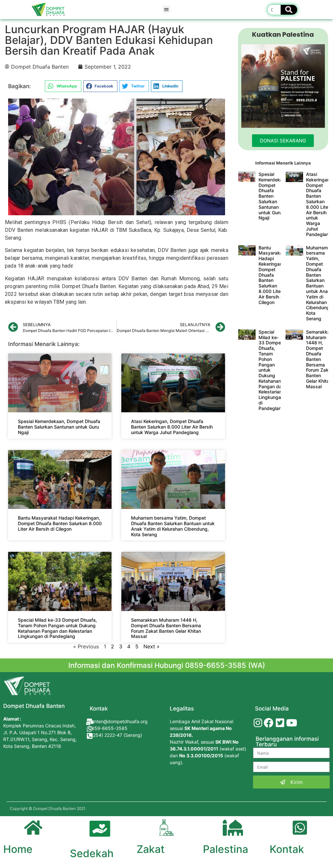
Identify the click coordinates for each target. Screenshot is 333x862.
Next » (151, 646)
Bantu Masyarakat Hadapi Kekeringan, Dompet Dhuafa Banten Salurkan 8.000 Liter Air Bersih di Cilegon (60, 523)
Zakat (151, 849)
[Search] (289, 10)
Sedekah (91, 853)
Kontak (287, 849)
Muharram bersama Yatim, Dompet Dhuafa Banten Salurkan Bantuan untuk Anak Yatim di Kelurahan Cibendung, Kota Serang (173, 526)
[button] (166, 9)
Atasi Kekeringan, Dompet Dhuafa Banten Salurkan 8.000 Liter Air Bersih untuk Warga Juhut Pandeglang (172, 426)
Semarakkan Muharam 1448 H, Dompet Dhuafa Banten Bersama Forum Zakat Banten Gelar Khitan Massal (166, 628)
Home (18, 849)
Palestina (225, 849)
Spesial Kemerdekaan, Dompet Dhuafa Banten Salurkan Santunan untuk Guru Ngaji (59, 426)
